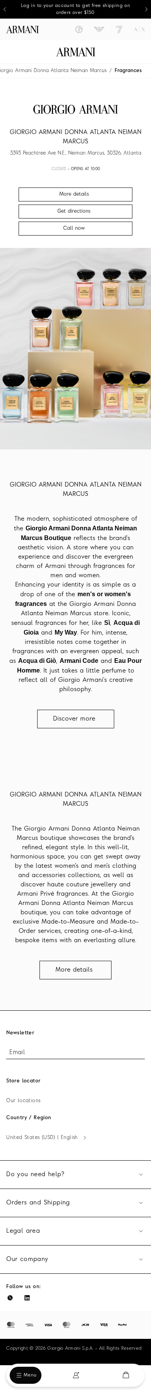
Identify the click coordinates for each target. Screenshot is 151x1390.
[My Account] (75, 1375)
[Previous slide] (4, 9)
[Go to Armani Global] (22, 29)
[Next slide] (146, 9)
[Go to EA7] (119, 29)
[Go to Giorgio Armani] (79, 29)
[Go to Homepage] (75, 52)
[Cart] (125, 1375)
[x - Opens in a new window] (10, 1298)
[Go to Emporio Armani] (99, 29)
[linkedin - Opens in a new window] (27, 1298)
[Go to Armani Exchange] (139, 29)
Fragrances (128, 70)
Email (17, 1052)
